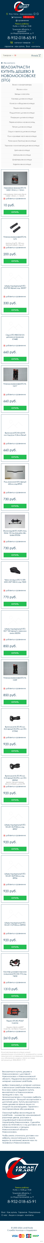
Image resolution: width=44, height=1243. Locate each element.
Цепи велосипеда (22, 150)
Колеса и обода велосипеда (22, 103)
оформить (28, 17)
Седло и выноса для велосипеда (22, 131)
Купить (15, 212)
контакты (35, 46)
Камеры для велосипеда (22, 99)
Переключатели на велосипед (22, 122)
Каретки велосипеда (22, 164)
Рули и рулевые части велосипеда (22, 136)
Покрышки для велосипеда (22, 117)
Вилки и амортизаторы (22, 85)
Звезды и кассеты (22, 94)
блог (28, 46)
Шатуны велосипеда (22, 155)
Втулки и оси (22, 89)
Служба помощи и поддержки (22, 1230)
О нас (4, 1215)
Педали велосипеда (22, 108)
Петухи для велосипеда (22, 127)
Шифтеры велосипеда (22, 160)
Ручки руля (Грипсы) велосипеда (22, 141)
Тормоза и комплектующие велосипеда (22, 145)
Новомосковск (26, 14)
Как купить (20, 46)
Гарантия (9, 46)
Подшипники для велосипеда (22, 113)
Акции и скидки (16, 1215)
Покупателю (34, 1212)
